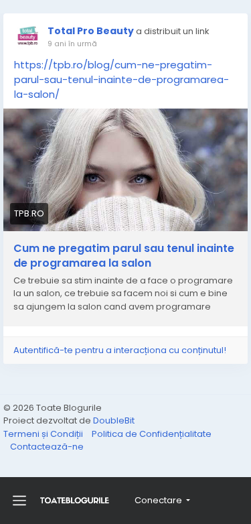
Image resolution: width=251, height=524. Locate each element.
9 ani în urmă (72, 43)
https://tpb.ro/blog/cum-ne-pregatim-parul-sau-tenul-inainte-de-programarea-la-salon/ (121, 79)
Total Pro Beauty (91, 31)
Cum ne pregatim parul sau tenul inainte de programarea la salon (123, 256)
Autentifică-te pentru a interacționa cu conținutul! (119, 350)
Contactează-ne (47, 446)
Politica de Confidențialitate (152, 434)
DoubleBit (114, 420)
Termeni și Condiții (44, 434)
